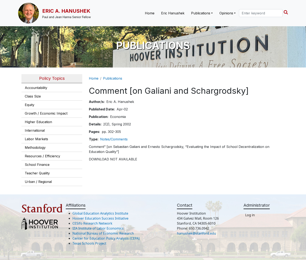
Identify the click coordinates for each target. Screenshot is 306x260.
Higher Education (38, 122)
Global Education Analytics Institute (100, 213)
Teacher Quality (37, 173)
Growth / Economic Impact (46, 113)
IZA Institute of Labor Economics (98, 228)
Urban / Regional (38, 182)
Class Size (33, 96)
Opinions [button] (226, 13)
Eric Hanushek (172, 13)
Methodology (35, 147)
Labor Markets (36, 139)
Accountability (36, 88)
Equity (29, 105)
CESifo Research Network (92, 223)
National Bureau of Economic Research (103, 233)
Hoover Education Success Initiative (100, 218)
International (35, 130)
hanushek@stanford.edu (196, 233)
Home (149, 13)
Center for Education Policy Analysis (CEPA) (106, 238)
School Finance (37, 164)
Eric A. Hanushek (66, 11)
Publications (112, 78)
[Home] (30, 13)
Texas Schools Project (89, 243)
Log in (250, 215)
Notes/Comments (114, 139)
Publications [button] (200, 13)
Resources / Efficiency (42, 156)
